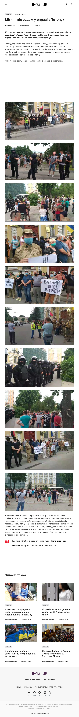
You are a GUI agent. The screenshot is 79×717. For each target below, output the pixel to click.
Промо (60, 687)
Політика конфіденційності (39, 713)
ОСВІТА (38, 679)
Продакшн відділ (49, 679)
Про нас (26, 679)
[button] (6, 4)
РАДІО (32, 679)
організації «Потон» (14, 35)
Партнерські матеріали (47, 687)
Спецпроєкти (21, 687)
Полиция (16, 545)
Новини (8, 14)
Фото (35, 687)
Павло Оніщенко (58, 541)
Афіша (29, 687)
